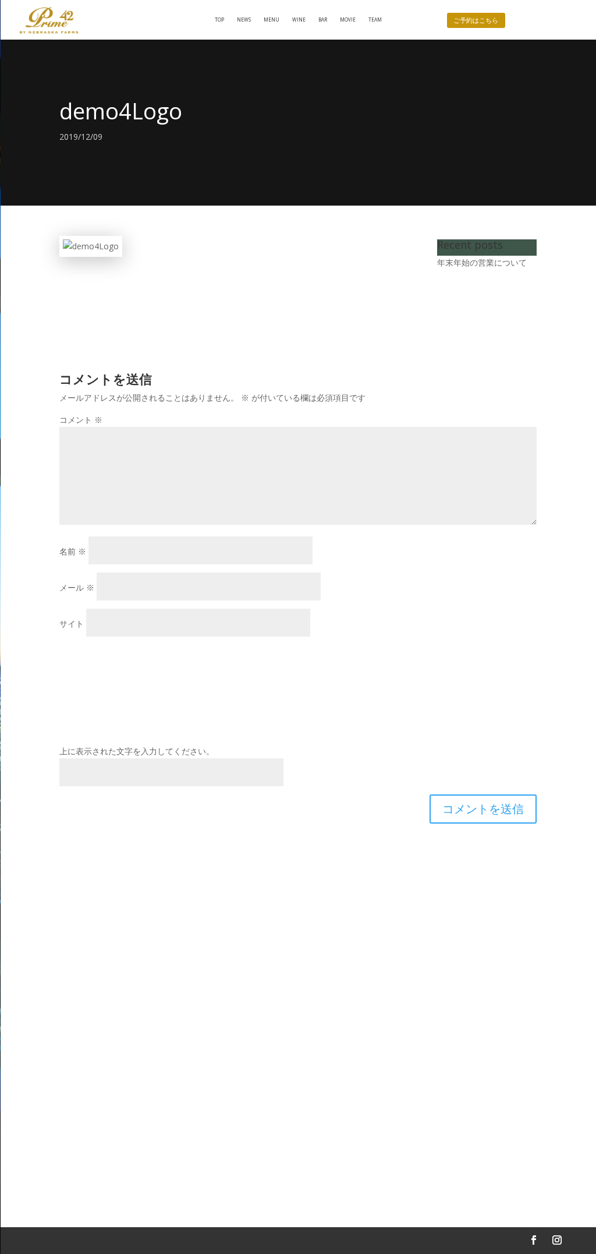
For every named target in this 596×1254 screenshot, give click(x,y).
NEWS (244, 19)
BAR (322, 19)
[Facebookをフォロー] (533, 1240)
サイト (71, 623)
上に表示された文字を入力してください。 (136, 751)
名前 (72, 551)
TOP (219, 19)
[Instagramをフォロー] (557, 1240)
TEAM (375, 19)
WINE (299, 19)
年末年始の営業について (482, 262)
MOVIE (348, 19)
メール (76, 587)
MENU (271, 19)
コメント (80, 419)
